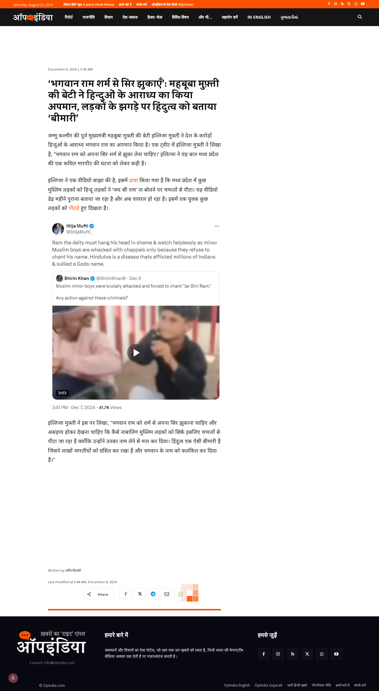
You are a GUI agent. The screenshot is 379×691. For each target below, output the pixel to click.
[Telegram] (153, 594)
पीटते (74, 207)
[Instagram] (335, 4)
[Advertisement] (134, 513)
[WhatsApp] (355, 4)
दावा (133, 180)
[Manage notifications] (13, 678)
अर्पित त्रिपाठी (73, 570)
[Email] (166, 594)
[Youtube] (362, 4)
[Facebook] (328, 4)
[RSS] (342, 4)
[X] (349, 4)
